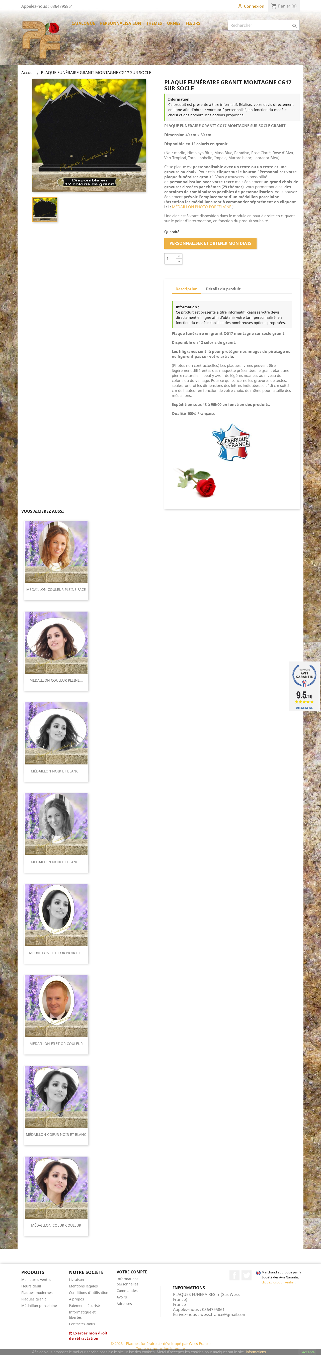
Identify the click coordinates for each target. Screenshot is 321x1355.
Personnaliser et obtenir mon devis (210, 243)
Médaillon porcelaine (39, 1305)
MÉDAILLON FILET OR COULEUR (56, 1043)
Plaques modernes (37, 1292)
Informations (256, 1352)
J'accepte (307, 1352)
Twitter (247, 1275)
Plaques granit (33, 1299)
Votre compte (132, 1272)
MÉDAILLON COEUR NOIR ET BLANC (56, 1134)
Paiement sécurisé (84, 1305)
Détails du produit (223, 288)
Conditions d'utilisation (88, 1292)
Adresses (124, 1303)
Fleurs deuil (31, 1286)
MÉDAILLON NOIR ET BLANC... (56, 771)
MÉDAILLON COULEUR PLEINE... (56, 680)
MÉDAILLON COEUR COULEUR (56, 1225)
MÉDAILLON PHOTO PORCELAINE (201, 206)
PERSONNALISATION (120, 23)
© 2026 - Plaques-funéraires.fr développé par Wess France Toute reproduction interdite (160, 1346)
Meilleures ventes (36, 1279)
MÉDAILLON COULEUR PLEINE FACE (56, 589)
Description (187, 288)
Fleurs (193, 23)
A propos (76, 1299)
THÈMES (154, 23)
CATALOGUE (83, 23)
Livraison (76, 1279)
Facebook (234, 1275)
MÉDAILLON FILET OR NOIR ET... (56, 952)
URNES (174, 23)
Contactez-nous (82, 1323)
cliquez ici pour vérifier (278, 1282)
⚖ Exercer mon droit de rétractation (88, 1335)
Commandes (127, 1290)
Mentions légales (83, 1286)
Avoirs (122, 1297)
